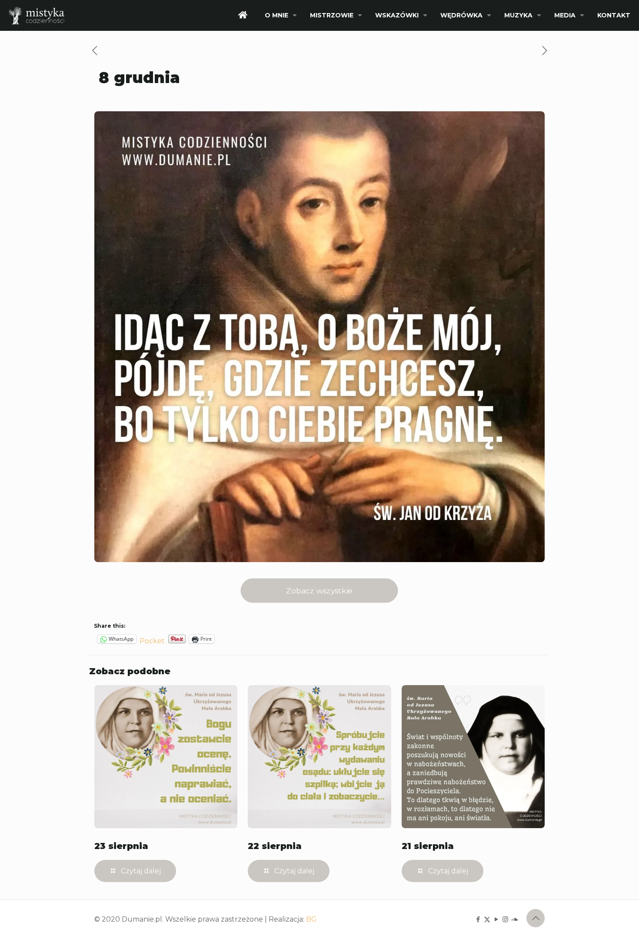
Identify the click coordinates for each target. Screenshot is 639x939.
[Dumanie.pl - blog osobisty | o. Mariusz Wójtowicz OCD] (36, 15)
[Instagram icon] (505, 919)
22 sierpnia (275, 846)
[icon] (514, 919)
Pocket (152, 641)
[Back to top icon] (535, 918)
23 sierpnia (121, 846)
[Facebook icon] (478, 919)
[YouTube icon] (496, 919)
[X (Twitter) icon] (487, 919)
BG (311, 919)
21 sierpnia (428, 846)
